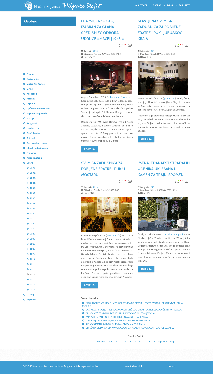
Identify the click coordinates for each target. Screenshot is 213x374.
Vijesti (30, 162)
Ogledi (30, 88)
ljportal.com (169, 98)
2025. (32, 284)
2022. (32, 269)
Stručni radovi (34, 133)
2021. (32, 264)
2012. (32, 218)
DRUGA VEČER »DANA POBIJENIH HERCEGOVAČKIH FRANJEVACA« (120, 313)
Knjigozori (32, 93)
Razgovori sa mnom (37, 143)
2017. (32, 244)
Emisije (30, 118)
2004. (33, 178)
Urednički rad (33, 128)
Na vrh (172, 366)
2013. (32, 223)
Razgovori (32, 123)
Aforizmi (31, 98)
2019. (32, 254)
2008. (33, 198)
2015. (32, 234)
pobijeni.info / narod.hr (119, 97)
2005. (33, 183)
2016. (32, 239)
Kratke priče (33, 79)
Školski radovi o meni (37, 148)
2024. (32, 279)
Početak (101, 341)
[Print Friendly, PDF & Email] (125, 45)
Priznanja (31, 153)
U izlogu (31, 294)
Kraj (172, 341)
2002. (32, 168)
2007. (32, 193)
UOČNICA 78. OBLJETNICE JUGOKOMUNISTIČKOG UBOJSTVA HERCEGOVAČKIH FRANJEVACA (133, 309)
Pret (110, 341)
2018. (32, 249)
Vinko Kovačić (113, 235)
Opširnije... (89, 149)
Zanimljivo (184, 5)
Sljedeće (162, 341)
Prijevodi (31, 103)
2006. (33, 188)
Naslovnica (141, 5)
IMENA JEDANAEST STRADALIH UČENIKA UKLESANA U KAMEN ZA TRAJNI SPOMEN (164, 169)
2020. (32, 259)
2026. (32, 289)
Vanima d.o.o (93, 366)
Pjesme (30, 74)
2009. (33, 203)
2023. (95, 51)
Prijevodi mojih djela (37, 113)
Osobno (157, 5)
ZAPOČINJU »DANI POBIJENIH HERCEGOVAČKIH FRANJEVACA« (118, 320)
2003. (33, 173)
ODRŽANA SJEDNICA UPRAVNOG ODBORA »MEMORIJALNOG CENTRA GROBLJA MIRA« (130, 327)
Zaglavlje (31, 299)
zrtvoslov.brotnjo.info (173, 234)
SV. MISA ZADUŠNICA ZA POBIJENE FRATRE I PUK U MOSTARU (103, 169)
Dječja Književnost (36, 84)
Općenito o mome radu (38, 108)
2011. (32, 213)
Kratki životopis (34, 157)
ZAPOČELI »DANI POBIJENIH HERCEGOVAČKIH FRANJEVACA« (117, 317)
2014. (32, 229)
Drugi (170, 5)
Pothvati (31, 138)
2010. (32, 208)
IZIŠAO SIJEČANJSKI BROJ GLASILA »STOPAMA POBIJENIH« (115, 324)
